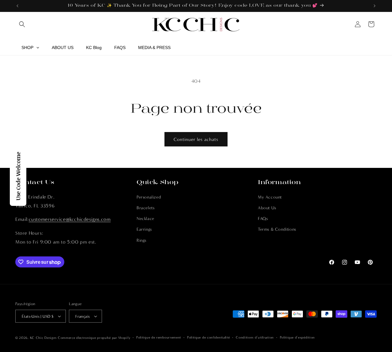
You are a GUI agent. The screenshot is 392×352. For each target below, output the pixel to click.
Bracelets (145, 207)
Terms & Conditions (277, 229)
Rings (141, 240)
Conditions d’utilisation (255, 337)
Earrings (144, 229)
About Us (267, 207)
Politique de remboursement (158, 337)
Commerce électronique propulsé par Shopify (94, 338)
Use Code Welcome (18, 176)
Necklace (145, 218)
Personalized (149, 197)
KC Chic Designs (43, 338)
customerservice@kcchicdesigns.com (70, 219)
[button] (22, 24)
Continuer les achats (196, 139)
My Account (270, 197)
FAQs (263, 218)
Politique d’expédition (297, 337)
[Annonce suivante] (374, 6)
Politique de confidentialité (208, 337)
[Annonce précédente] (17, 6)
